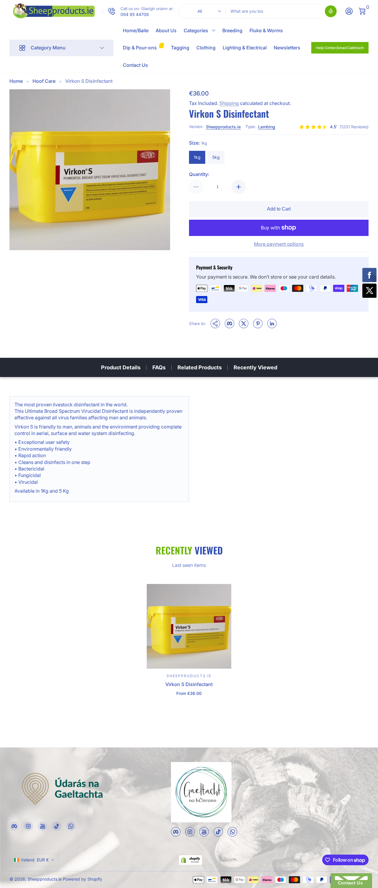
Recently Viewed (255, 367)
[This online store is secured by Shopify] (190, 860)
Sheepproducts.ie (223, 126)
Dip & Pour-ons (140, 48)
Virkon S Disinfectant (89, 81)
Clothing (206, 48)
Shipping (229, 103)
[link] (138, 11)
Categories (196, 30)
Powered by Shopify (82, 878)
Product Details (121, 367)
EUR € (35, 859)
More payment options (279, 244)
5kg (216, 157)
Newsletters (287, 48)
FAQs (159, 367)
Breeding (232, 30)
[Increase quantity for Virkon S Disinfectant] (239, 187)
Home (16, 81)
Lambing (266, 126)
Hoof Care (44, 81)
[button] (331, 11)
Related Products (199, 367)
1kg (197, 157)
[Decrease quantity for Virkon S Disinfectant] (196, 187)
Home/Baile (136, 30)
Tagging (180, 48)
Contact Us (135, 65)
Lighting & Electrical (245, 48)
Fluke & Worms (266, 30)
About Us (166, 30)
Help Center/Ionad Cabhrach (340, 48)
